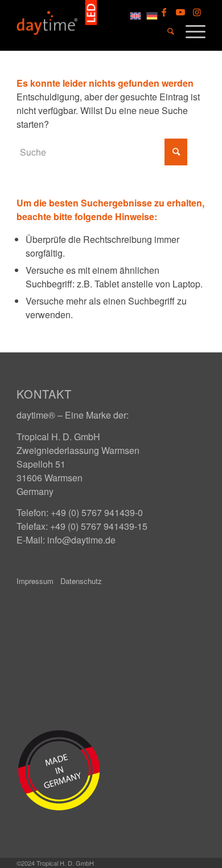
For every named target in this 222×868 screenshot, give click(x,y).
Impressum (35, 580)
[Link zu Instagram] (197, 12)
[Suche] (165, 31)
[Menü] (189, 30)
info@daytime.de (81, 539)
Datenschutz (81, 580)
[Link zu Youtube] (180, 12)
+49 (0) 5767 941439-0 (97, 512)
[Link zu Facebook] (164, 12)
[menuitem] (165, 31)
